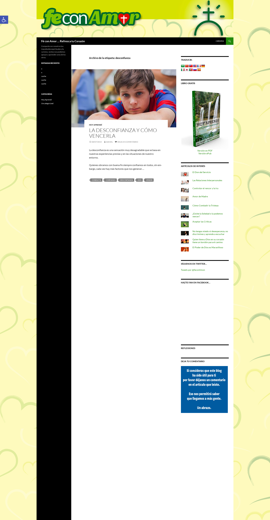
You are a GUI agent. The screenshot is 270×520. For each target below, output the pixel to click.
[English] (195, 66)
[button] (4, 20)
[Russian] (195, 69)
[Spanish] (199, 69)
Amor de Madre (200, 196)
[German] (203, 66)
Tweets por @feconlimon (193, 270)
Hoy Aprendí (95, 125)
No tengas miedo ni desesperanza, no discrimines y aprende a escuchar (210, 232)
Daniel (109, 142)
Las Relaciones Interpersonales (207, 180)
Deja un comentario (128, 142)
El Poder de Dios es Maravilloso (207, 247)
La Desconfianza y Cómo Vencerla (123, 133)
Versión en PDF (204, 150)
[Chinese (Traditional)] (191, 66)
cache (43, 76)
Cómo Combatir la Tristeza (205, 205)
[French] (199, 66)
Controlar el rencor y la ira (205, 188)
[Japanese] (187, 69)
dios (140, 180)
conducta (96, 180)
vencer (149, 180)
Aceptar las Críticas (202, 221)
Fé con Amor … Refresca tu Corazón (63, 41)
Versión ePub (204, 153)
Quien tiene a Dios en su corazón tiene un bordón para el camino (208, 241)
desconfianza (126, 180)
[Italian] (183, 69)
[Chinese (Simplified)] (187, 66)
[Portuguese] (191, 69)
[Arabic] (183, 66)
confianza (111, 180)
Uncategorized (47, 103)
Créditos (220, 41)
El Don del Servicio (201, 172)
